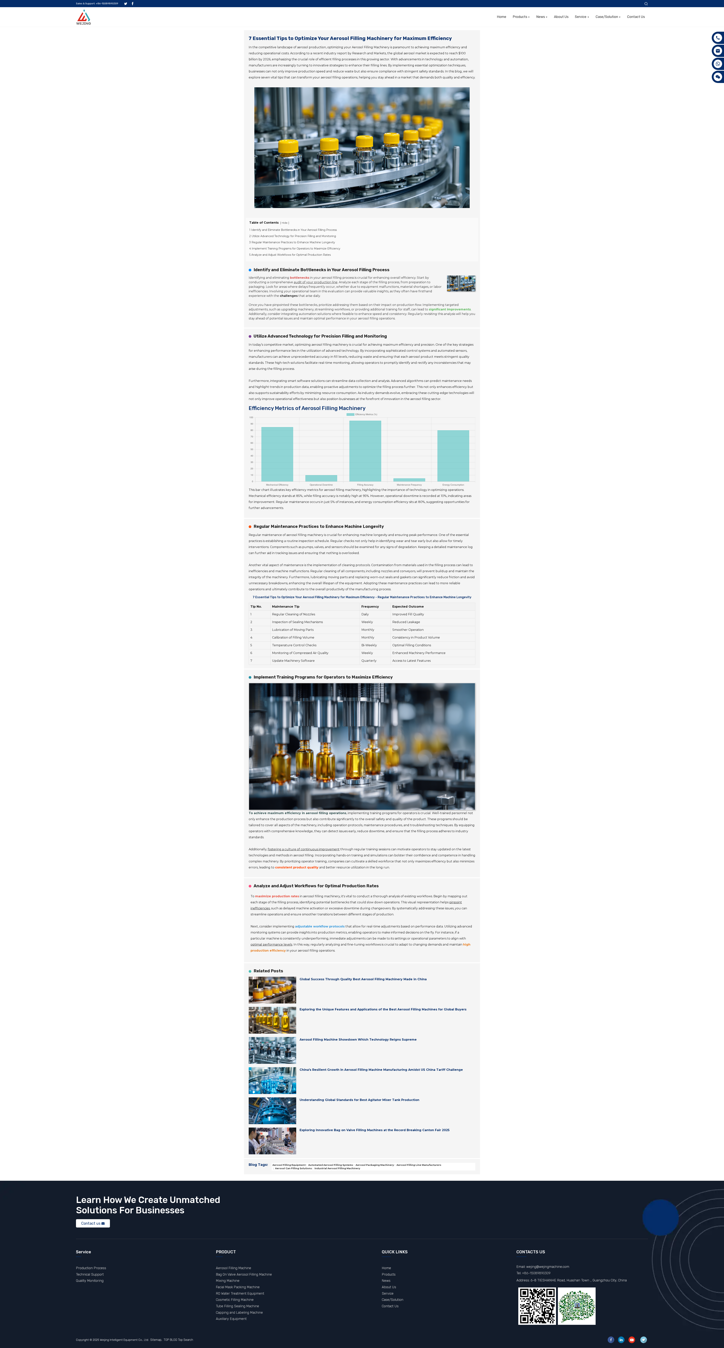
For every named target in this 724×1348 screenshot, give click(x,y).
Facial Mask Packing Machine (238, 1287)
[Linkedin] (621, 1339)
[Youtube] (631, 1339)
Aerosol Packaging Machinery (374, 1164)
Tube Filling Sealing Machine (237, 1306)
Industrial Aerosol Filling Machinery (337, 1168)
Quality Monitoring (90, 1281)
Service (387, 1293)
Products (389, 1274)
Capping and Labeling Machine (239, 1312)
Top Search (185, 1340)
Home (386, 1268)
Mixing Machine (227, 1281)
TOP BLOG (170, 1340)
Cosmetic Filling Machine (235, 1300)
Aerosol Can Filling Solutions (293, 1168)
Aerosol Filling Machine (233, 1268)
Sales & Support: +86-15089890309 (97, 3)
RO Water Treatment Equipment (240, 1293)
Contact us (90, 1223)
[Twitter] (643, 1339)
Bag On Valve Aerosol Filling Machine (244, 1274)
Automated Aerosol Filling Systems (330, 1164)
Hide (285, 222)
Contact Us (390, 1306)
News (386, 1281)
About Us (389, 1287)
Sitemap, (156, 1340)
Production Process (91, 1268)
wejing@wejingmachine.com (547, 1267)
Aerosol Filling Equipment (289, 1164)
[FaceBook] (611, 1339)
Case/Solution (392, 1300)
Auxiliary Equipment (231, 1319)
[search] (646, 3)
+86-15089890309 (536, 1273)
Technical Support (90, 1274)
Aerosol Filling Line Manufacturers (418, 1164)
